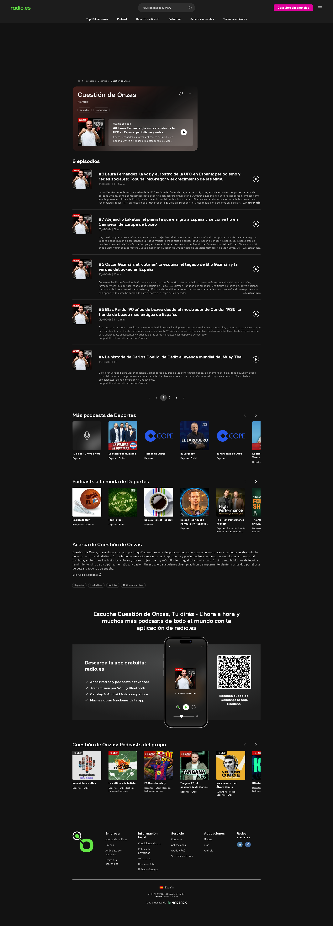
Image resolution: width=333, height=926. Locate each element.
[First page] (149, 398)
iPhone (208, 839)
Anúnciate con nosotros (113, 852)
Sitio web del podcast (85, 575)
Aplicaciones (178, 845)
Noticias (112, 585)
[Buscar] (190, 7)
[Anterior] (244, 413)
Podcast (122, 19)
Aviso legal (144, 858)
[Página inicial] (79, 80)
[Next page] (176, 398)
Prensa (109, 845)
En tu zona (175, 19)
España (169, 887)
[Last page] (184, 398)
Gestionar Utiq (146, 864)
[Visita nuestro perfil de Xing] (247, 845)
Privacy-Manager (148, 869)
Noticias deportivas (133, 585)
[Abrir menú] (320, 7)
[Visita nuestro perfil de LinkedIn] (239, 845)
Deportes (84, 110)
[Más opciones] (190, 93)
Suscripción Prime (182, 856)
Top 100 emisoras (97, 19)
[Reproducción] (184, 132)
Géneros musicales (202, 19)
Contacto (176, 839)
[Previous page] (156, 398)
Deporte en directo (147, 19)
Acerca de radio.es (116, 839)
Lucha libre (102, 110)
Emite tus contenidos (111, 862)
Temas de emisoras (235, 19)
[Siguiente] (256, 413)
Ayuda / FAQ (178, 850)
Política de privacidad (144, 851)
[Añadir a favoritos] (181, 94)
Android (208, 850)
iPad (206, 845)
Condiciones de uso (149, 843)
